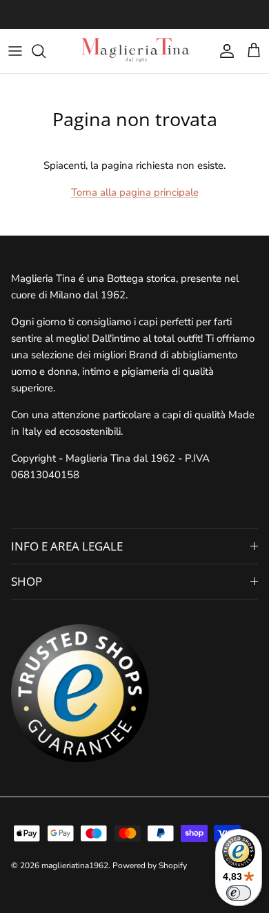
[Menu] (15, 51)
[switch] (238, 893)
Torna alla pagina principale (135, 192)
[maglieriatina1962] (134, 51)
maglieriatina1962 (74, 865)
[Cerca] (45, 51)
